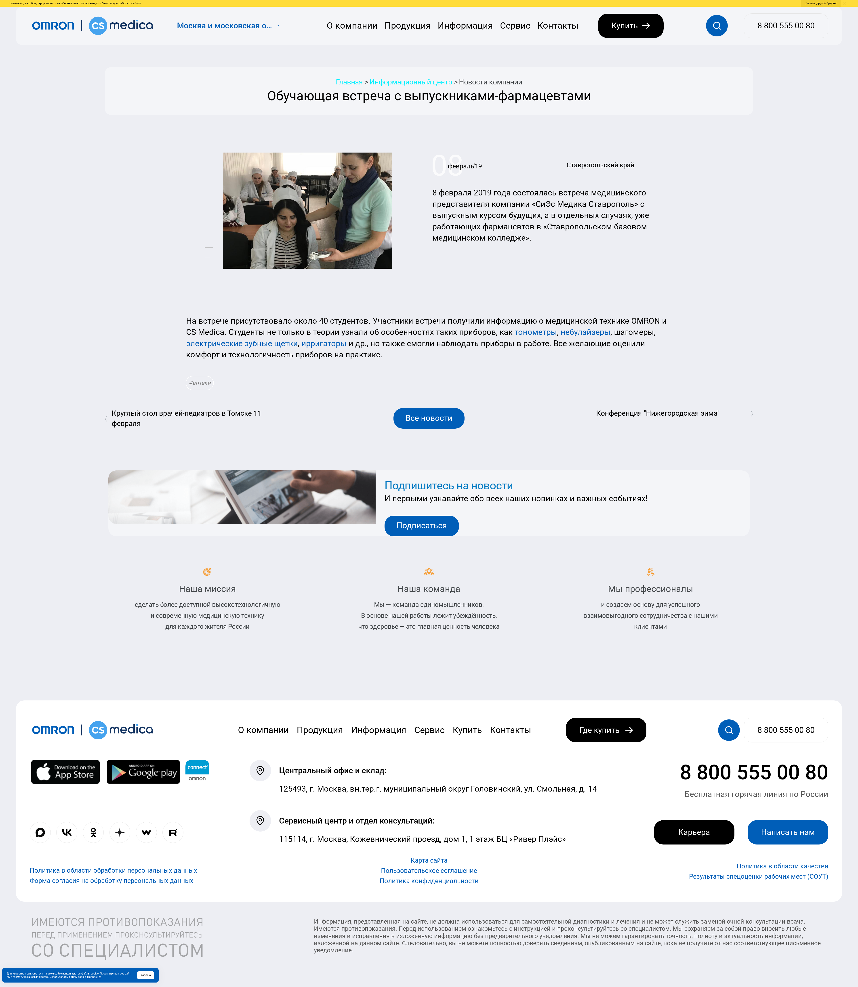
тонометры (536, 332)
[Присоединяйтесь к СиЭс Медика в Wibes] (146, 832)
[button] (209, 247)
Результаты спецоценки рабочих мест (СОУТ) (758, 876)
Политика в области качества (782, 866)
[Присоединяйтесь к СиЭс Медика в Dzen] (119, 832)
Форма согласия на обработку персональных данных (111, 880)
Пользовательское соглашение (429, 871)
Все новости (429, 418)
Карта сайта (429, 860)
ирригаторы (324, 343)
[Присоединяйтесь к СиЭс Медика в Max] (40, 832)
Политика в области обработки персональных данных (113, 870)
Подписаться (422, 525)
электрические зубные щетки (242, 343)
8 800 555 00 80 (754, 772)
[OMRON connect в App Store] (65, 772)
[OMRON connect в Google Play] (143, 772)
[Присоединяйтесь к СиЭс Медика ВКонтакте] (66, 832)
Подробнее (94, 977)
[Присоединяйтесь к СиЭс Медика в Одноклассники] (93, 832)
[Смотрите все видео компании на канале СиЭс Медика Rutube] (172, 832)
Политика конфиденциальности (429, 881)
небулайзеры (585, 332)
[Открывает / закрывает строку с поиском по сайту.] (717, 25)
